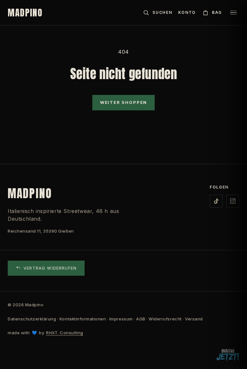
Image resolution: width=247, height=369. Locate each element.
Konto (187, 12)
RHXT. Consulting (64, 332)
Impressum (121, 318)
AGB (140, 318)
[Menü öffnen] (233, 12)
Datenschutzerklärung (32, 318)
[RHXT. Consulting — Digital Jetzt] (227, 355)
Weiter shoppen (123, 102)
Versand (194, 318)
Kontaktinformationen (82, 318)
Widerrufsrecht (165, 318)
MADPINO (25, 12)
